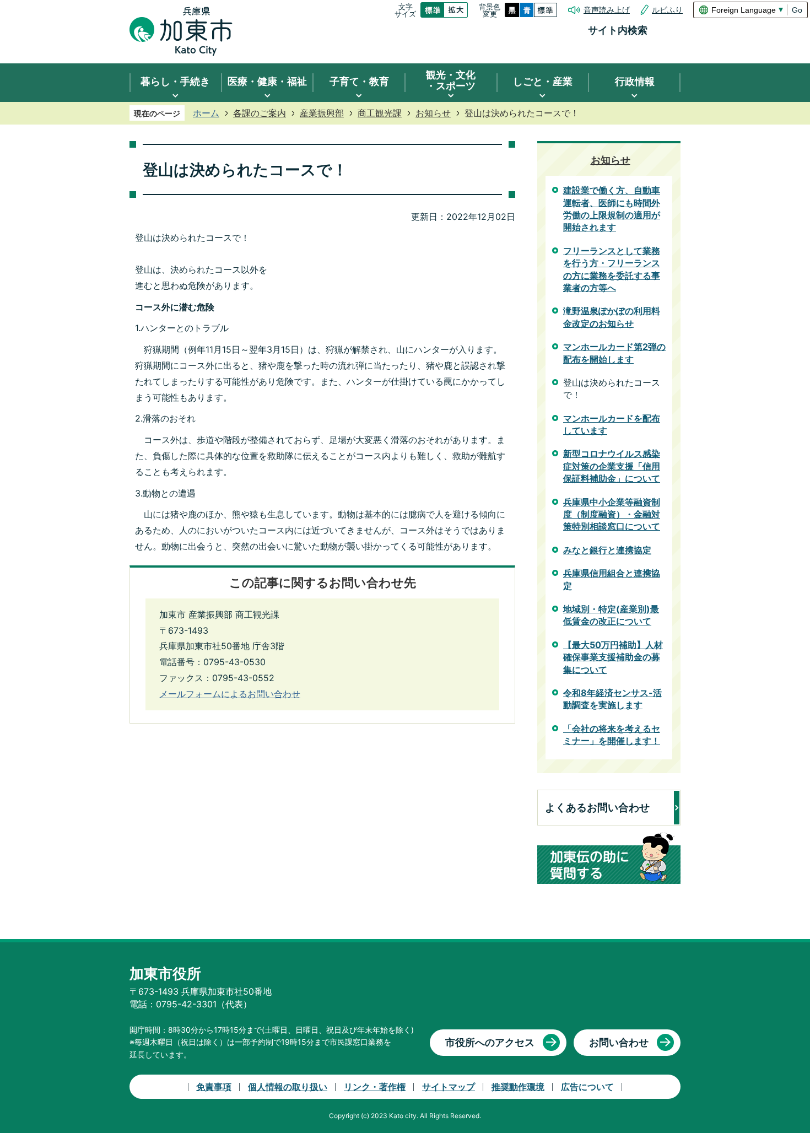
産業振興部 (322, 112)
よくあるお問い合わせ (597, 807)
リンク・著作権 (375, 1086)
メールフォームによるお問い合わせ (229, 693)
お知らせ (433, 112)
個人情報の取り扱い (287, 1086)
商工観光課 (380, 112)
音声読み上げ (607, 10)
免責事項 (213, 1086)
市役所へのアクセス (489, 1042)
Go (797, 10)
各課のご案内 (259, 112)
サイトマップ (448, 1086)
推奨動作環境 (518, 1086)
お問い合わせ (619, 1042)
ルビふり (667, 10)
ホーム (206, 112)
